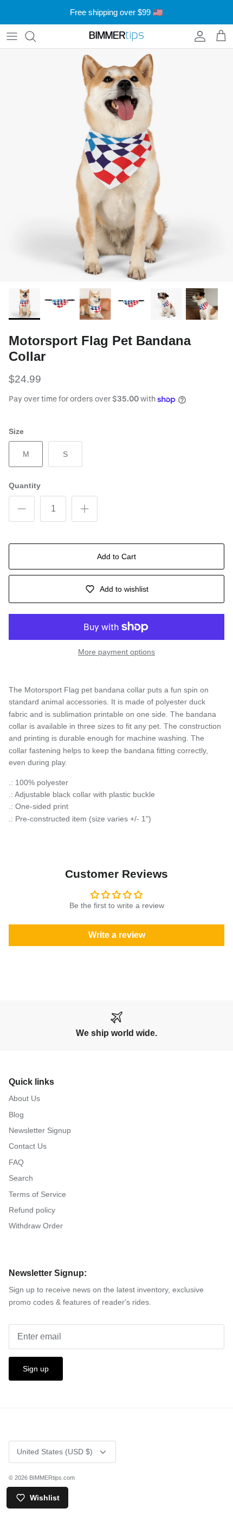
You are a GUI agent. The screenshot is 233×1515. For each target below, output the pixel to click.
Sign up (36, 1368)
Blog (16, 1114)
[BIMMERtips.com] (116, 36)
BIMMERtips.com (52, 1477)
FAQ (16, 1162)
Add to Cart (116, 556)
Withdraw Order (36, 1225)
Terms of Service (37, 1194)
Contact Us (28, 1146)
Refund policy (32, 1210)
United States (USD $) (55, 1451)
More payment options (116, 652)
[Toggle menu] (12, 36)
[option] (116, 165)
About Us (24, 1098)
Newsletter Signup (40, 1130)
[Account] (197, 36)
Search (21, 1178)
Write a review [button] (116, 935)
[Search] (36, 36)
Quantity (25, 485)
